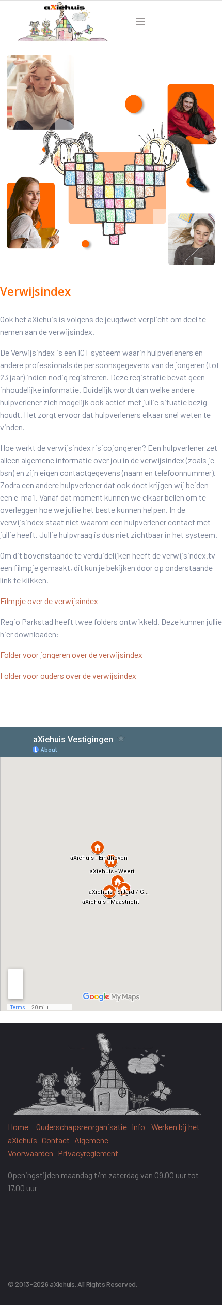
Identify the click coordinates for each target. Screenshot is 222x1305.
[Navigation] (140, 21)
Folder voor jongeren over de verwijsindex (71, 654)
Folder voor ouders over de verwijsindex (68, 675)
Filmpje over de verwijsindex (49, 601)
